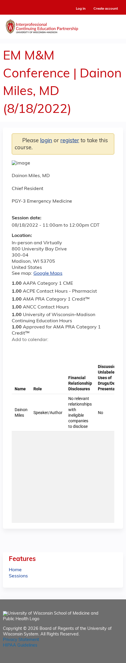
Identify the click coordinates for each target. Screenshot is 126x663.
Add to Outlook (58, 350)
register (69, 141)
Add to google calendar (18, 350)
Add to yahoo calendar (31, 350)
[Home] (63, 25)
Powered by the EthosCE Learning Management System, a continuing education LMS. (102, 658)
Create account (105, 9)
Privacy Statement (21, 640)
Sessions (18, 576)
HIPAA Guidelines (20, 645)
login (46, 141)
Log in (81, 9)
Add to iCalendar (44, 350)
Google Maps (47, 273)
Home (15, 570)
